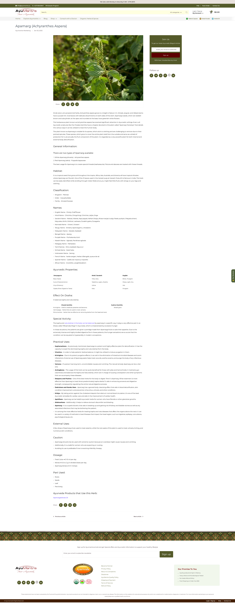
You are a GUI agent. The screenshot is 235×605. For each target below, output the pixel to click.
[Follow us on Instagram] (160, 75)
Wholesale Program (52, 6)
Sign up (165, 55)
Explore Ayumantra (31, 19)
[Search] (186, 12)
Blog (45, 19)
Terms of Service (107, 583)
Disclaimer (105, 574)
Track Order (206, 5)
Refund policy (106, 586)
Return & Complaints (108, 571)
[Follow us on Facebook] (151, 75)
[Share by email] (77, 104)
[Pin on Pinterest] (68, 104)
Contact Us (216, 5)
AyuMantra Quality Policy (109, 577)
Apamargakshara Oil (60, 498)
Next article (137, 516)
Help (219, 601)
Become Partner (107, 566)
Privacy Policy (106, 569)
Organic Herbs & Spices (89, 19)
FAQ (198, 5)
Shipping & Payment (108, 580)
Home (17, 19)
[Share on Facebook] (63, 104)
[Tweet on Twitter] (72, 104)
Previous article (60, 516)
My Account (197, 13)
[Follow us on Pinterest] (165, 75)
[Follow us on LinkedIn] (173, 75)
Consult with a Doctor (68, 19)
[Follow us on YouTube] (169, 75)
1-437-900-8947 (39, 6)
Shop (53, 19)
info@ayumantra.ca (23, 6)
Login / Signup (210, 601)
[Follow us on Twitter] (156, 75)
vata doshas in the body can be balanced (80, 323)
